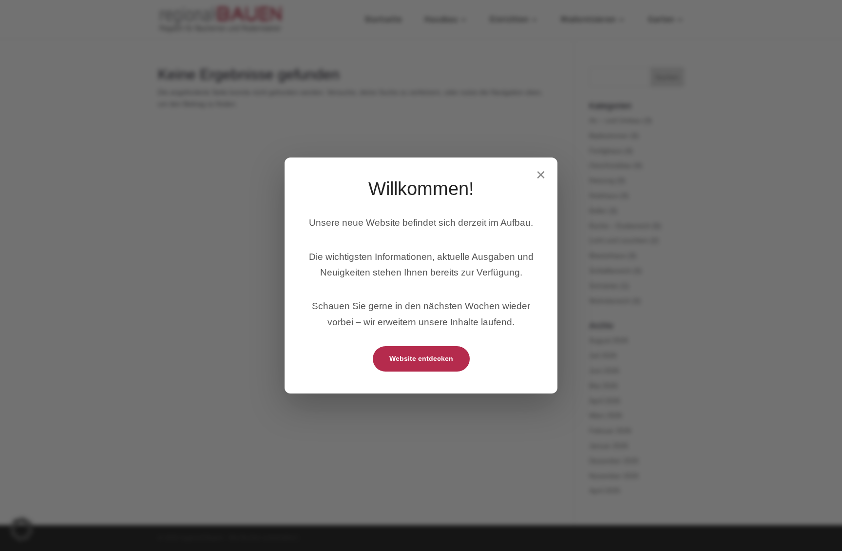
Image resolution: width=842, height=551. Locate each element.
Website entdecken (421, 358)
